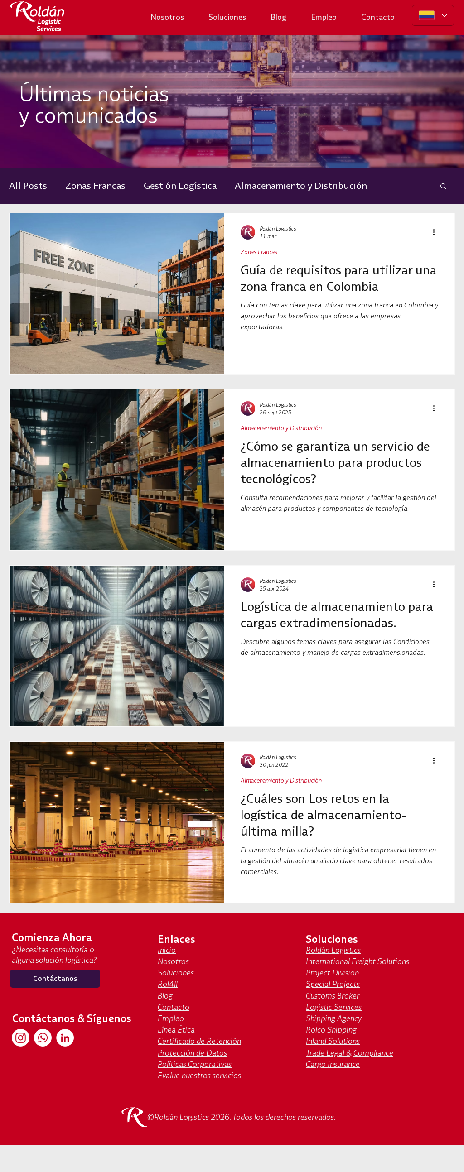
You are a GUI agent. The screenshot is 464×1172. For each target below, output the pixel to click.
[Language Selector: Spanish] (433, 15)
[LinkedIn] (65, 1038)
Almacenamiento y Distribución (301, 185)
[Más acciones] (436, 232)
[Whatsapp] (43, 1038)
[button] (443, 187)
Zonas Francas (95, 185)
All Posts (28, 185)
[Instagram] (20, 1038)
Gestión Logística (180, 185)
